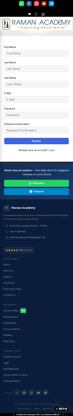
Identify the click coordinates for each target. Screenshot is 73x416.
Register (36, 141)
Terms (37, 408)
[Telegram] (45, 393)
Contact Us (9, 295)
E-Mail (7, 93)
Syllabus (7, 335)
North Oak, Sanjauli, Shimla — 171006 (28, 225)
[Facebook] (24, 393)
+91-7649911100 (18, 231)
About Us (8, 270)
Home (6, 264)
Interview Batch (11, 381)
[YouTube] (38, 393)
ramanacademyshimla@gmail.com (28, 237)
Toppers (7, 276)
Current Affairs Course (15, 375)
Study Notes (9, 323)
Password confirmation (16, 124)
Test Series (9, 282)
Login (51, 150)
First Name (10, 47)
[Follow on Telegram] (51, 3)
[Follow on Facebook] (29, 3)
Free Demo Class (12, 288)
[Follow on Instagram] (36, 3)
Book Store (9, 341)
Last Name (10, 62)
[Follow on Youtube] (44, 3)
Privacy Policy (24, 408)
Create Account (12, 356)
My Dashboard (11, 368)
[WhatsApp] (17, 393)
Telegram (38, 191)
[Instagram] (31, 393)
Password (9, 108)
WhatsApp (38, 183)
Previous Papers (11, 329)
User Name (10, 78)
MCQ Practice (10, 316)
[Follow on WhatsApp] (21, 3)
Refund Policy (49, 408)
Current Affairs (14, 310)
